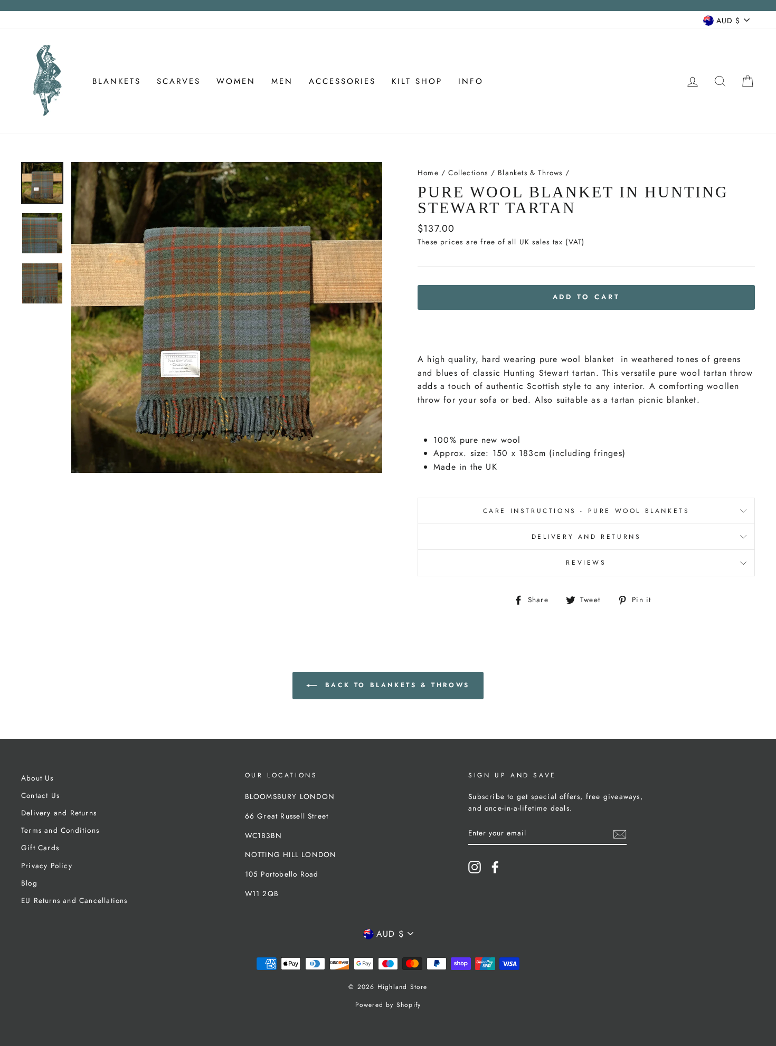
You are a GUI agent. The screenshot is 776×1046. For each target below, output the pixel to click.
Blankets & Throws (530, 172)
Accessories (342, 81)
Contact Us (40, 795)
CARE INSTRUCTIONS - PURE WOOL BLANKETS (586, 511)
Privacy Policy (46, 865)
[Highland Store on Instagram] (474, 867)
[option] (226, 317)
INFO (471, 81)
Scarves (179, 81)
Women (235, 81)
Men (282, 81)
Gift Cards (40, 847)
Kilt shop (417, 81)
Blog (29, 883)
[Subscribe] (620, 833)
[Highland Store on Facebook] (495, 867)
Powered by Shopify (388, 1005)
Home (428, 172)
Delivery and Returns (586, 536)
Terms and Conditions (60, 830)
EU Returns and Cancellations (74, 900)
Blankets (116, 81)
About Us (37, 778)
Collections (468, 172)
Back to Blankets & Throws (395, 685)
